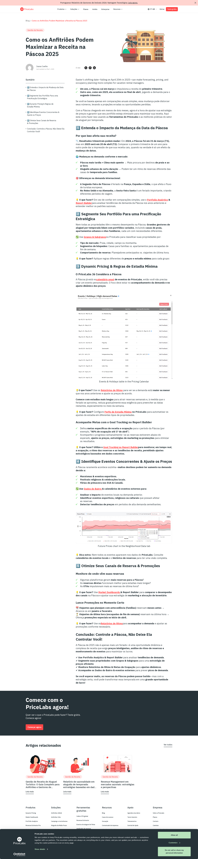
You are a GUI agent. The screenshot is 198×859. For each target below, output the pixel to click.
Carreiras (156, 825)
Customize (173, 843)
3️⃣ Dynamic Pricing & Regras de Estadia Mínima (40, 105)
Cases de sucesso (107, 817)
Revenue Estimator (83, 820)
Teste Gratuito (132, 817)
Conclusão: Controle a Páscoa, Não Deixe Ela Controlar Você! (45, 130)
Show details (40, 849)
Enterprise (105, 9)
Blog (28, 21)
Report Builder (84, 203)
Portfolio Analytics (157, 199)
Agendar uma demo (133, 813)
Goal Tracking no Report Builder (120, 447)
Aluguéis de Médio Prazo (59, 825)
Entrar (162, 9)
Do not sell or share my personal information (174, 851)
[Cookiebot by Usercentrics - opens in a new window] (19, 854)
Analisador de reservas (84, 828)
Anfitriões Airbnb (56, 813)
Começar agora (34, 727)
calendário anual (105, 279)
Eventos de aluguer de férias (86, 824)
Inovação (105, 821)
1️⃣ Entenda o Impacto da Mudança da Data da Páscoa (45, 88)
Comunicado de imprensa (110, 825)
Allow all (174, 835)
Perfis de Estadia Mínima (118, 411)
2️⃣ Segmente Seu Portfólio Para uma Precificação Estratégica (42, 97)
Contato (155, 821)
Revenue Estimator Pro (33, 825)
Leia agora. (133, 3)
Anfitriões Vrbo (56, 817)
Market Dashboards (109, 592)
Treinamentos (131, 821)
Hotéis (94, 9)
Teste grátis (171, 9)
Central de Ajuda (132, 825)
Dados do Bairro (93, 488)
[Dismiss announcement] (195, 2)
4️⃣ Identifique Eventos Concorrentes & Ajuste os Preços (43, 113)
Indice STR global (82, 816)
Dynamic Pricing (31, 813)
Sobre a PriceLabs (158, 813)
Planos (85, 9)
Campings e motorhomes (59, 821)
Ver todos (168, 744)
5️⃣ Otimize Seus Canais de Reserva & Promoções (41, 121)
